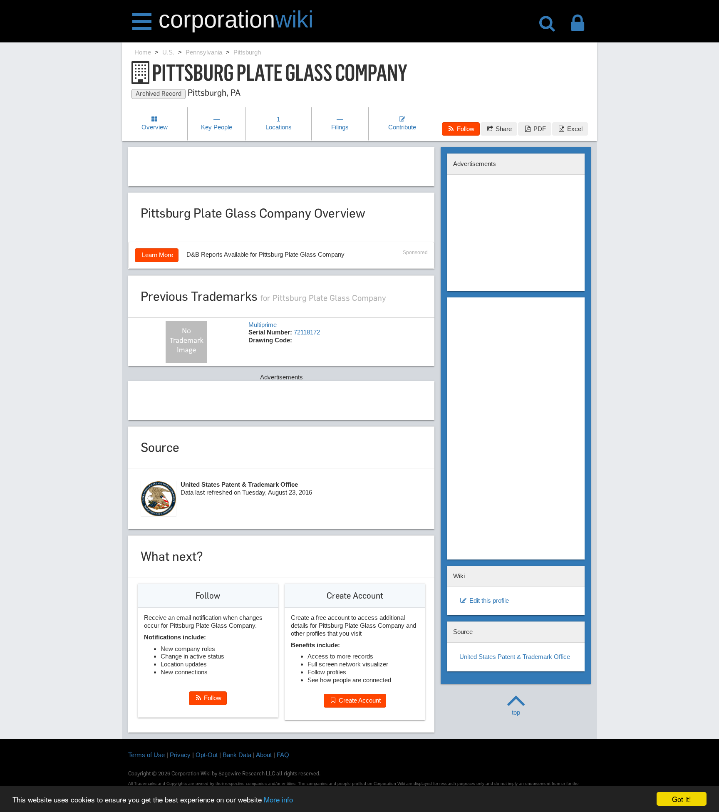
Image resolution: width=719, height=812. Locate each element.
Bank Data (237, 754)
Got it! (681, 799)
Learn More (156, 254)
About (264, 754)
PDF (539, 128)
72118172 (307, 332)
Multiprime (262, 324)
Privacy (180, 754)
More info (278, 799)
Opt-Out (207, 754)
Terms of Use (146, 754)
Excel (574, 128)
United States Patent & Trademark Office (514, 656)
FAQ (283, 754)
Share (503, 128)
